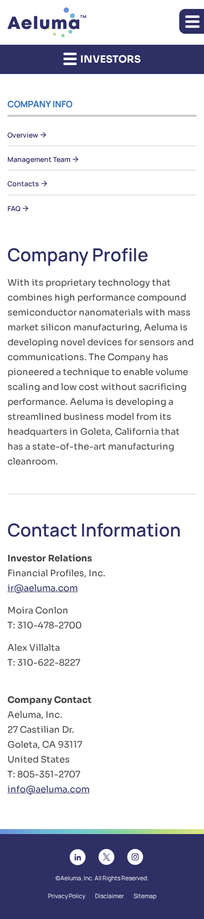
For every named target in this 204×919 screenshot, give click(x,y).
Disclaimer (109, 896)
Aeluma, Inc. (77, 878)
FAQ (13, 208)
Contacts (23, 183)
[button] (191, 21)
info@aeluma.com (48, 789)
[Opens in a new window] (78, 856)
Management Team (38, 159)
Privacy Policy (66, 896)
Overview (22, 135)
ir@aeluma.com (42, 588)
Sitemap (145, 896)
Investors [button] (109, 59)
